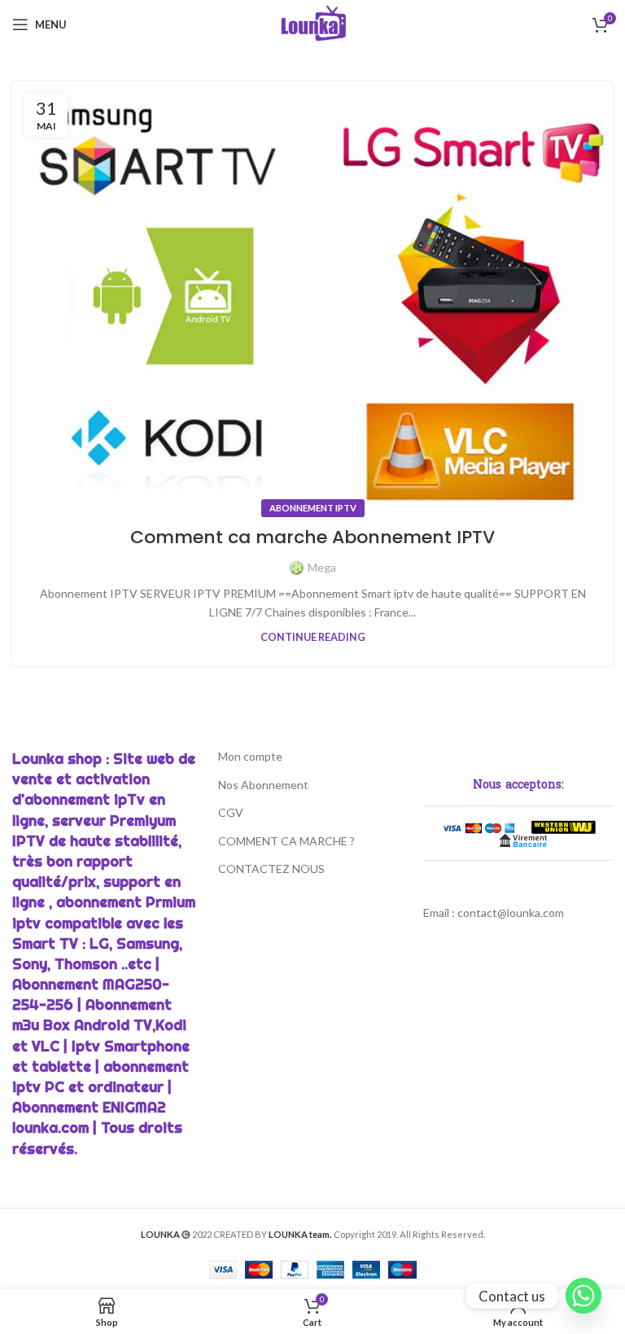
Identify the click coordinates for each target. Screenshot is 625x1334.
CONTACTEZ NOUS (271, 868)
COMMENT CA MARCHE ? (286, 841)
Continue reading (312, 637)
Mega (322, 567)
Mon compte (250, 756)
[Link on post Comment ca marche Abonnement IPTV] (312, 295)
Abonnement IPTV (312, 507)
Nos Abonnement (263, 785)
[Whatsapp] (583, 1296)
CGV (230, 812)
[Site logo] (313, 23)
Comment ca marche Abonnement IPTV (312, 537)
